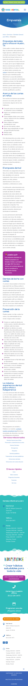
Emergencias (14, 448)
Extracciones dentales (14, 459)
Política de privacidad (14, 679)
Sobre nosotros (14, 475)
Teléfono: (9, 518)
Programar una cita (14, 608)
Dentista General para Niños (14, 440)
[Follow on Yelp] (7, 642)
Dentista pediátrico (14, 453)
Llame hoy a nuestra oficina (14, 592)
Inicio (14, 472)
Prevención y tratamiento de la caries (14, 442)
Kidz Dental (10, 506)
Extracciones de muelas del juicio (14, 462)
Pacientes (14, 480)
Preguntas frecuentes (14, 477)
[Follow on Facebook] (4, 642)
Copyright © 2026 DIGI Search (14, 674)
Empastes (14, 451)
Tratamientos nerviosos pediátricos (15, 456)
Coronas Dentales (14, 445)
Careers (14, 684)
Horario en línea (12, 619)
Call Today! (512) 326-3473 (14, 2)
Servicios (14, 483)
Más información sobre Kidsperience (14, 578)
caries (4, 72)
